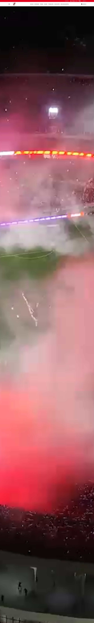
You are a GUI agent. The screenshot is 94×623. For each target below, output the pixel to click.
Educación (57, 4)
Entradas (36, 4)
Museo (45, 4)
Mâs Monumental (65, 4)
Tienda (41, 4)
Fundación (50, 4)
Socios (31, 4)
